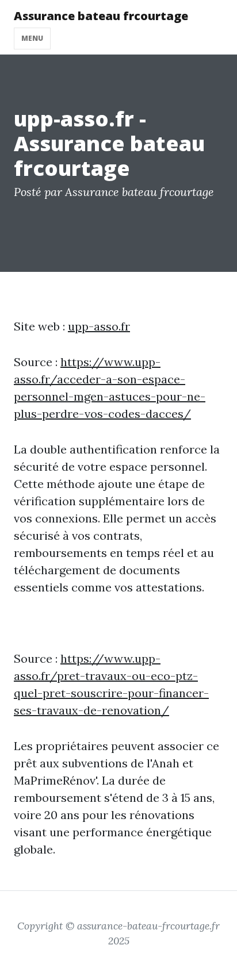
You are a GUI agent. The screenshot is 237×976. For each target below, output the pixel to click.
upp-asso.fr (99, 326)
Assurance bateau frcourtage (101, 16)
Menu (32, 38)
